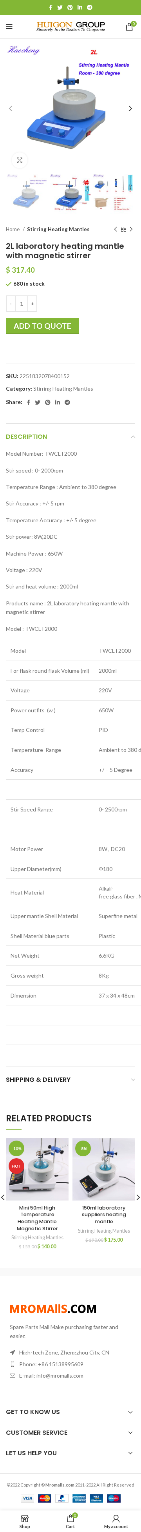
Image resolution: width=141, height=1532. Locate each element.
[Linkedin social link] (80, 7)
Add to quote (42, 325)
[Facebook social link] (51, 7)
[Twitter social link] (60, 7)
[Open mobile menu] (9, 26)
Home (13, 229)
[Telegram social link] (90, 7)
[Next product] (131, 230)
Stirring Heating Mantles (58, 229)
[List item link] (70, 1364)
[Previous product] (115, 230)
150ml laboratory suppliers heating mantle (104, 1214)
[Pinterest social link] (70, 7)
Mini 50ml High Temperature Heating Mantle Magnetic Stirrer (37, 1218)
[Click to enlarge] (19, 160)
